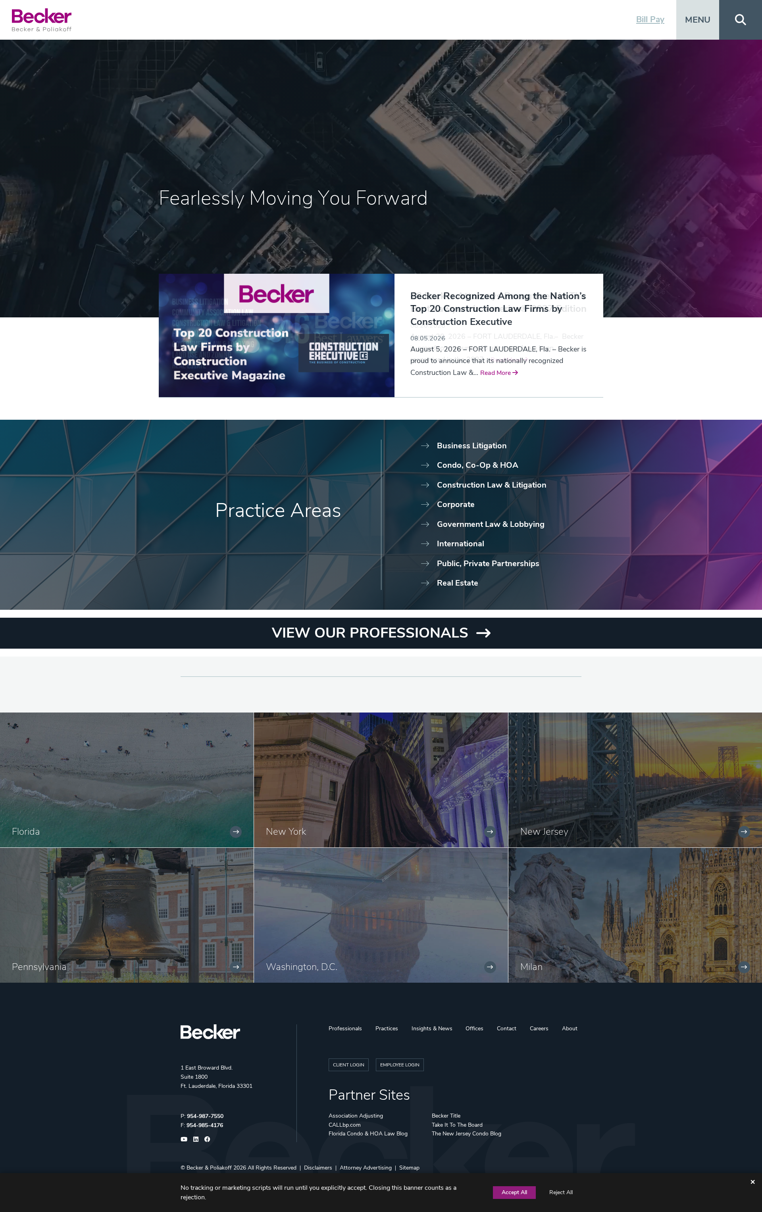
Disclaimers (318, 1168)
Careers (539, 1028)
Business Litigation (472, 445)
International (460, 543)
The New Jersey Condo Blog (466, 1133)
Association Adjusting (356, 1116)
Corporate (456, 504)
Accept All (514, 1192)
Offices (474, 1028)
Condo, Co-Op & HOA (477, 465)
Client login (348, 1065)
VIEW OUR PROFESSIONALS (370, 633)
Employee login (399, 1065)
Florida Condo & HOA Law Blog (368, 1133)
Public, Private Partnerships (488, 563)
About (569, 1028)
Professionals (345, 1028)
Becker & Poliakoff (209, 1168)
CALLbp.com (345, 1125)
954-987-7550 (205, 1116)
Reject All (561, 1192)
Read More (496, 373)
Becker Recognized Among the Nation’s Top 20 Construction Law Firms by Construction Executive (498, 309)
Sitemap (409, 1168)
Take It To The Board (457, 1125)
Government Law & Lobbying (491, 524)
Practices (386, 1028)
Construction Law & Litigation (491, 485)
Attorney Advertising (366, 1168)
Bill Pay (650, 19)
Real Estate (457, 583)
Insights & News (432, 1028)
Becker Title (446, 1116)
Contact (506, 1028)
